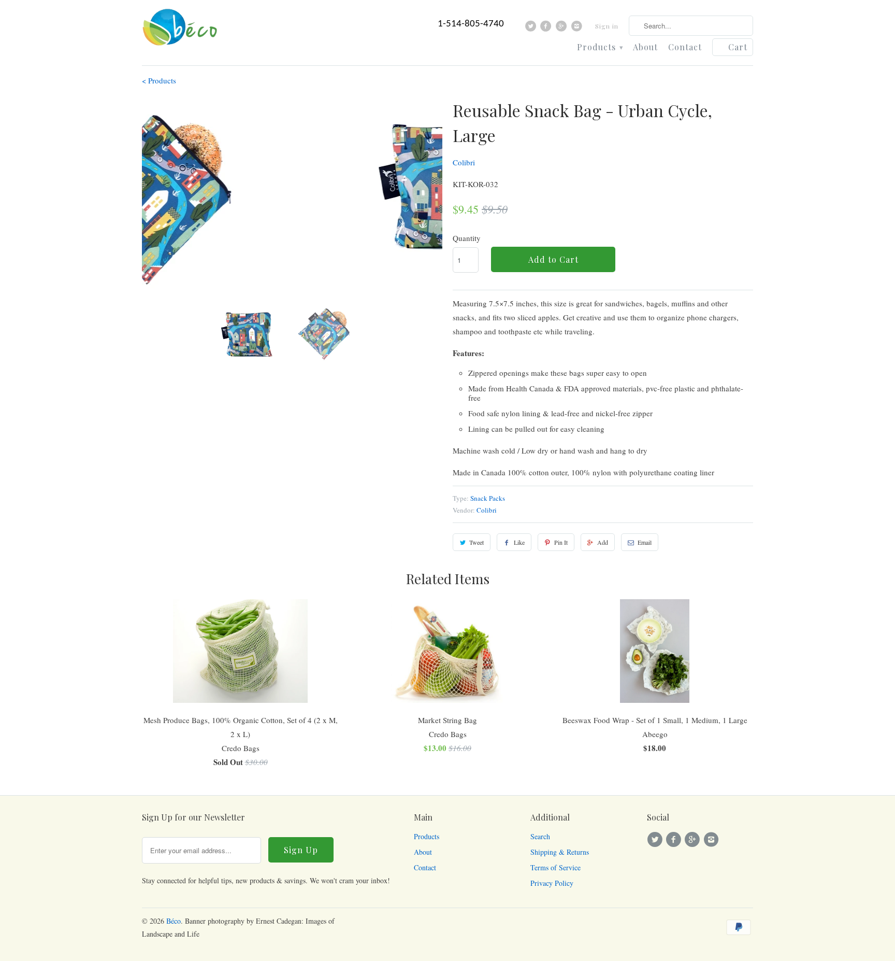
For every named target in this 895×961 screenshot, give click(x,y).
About (645, 47)
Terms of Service (555, 867)
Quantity (467, 238)
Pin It (561, 542)
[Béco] (181, 30)
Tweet (476, 542)
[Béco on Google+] (563, 28)
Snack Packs (487, 498)
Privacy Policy (551, 883)
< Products (159, 80)
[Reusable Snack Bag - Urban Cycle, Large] (292, 186)
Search (540, 836)
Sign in (606, 26)
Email (645, 542)
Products (600, 47)
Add (602, 542)
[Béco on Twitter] (532, 28)
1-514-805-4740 (471, 24)
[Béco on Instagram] (578, 28)
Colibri (464, 162)
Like (519, 542)
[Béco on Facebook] (547, 28)
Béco (173, 921)
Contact (685, 47)
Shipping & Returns (559, 852)
